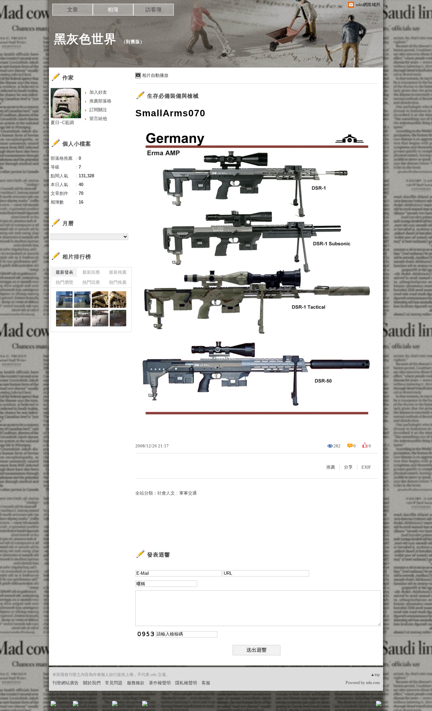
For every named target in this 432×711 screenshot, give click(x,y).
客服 (205, 682)
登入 (336, 705)
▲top (375, 674)
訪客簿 (153, 9)
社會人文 (166, 493)
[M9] (64, 299)
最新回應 (91, 272)
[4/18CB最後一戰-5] (64, 318)
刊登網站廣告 (65, 682)
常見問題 (114, 682)
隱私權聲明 (186, 682)
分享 (348, 467)
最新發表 (64, 272)
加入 (348, 705)
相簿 (113, 9)
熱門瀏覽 (64, 282)
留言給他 (98, 118)
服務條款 (135, 682)
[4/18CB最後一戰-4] (82, 318)
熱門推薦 (118, 282)
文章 (72, 9)
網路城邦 (365, 705)
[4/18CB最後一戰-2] (118, 318)
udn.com (373, 682)
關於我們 (92, 682)
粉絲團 (64, 705)
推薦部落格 (100, 100)
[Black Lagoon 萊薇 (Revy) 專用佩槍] (100, 299)
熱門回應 (91, 282)
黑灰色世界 (85, 39)
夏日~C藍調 (62, 122)
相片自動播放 (155, 75)
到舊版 (133, 41)
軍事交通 (188, 493)
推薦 (330, 467)
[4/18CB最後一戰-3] (100, 318)
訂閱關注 (98, 109)
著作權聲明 (160, 682)
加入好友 (98, 92)
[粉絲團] (53, 703)
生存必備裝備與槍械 (173, 96)
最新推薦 (118, 272)
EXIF (366, 467)
